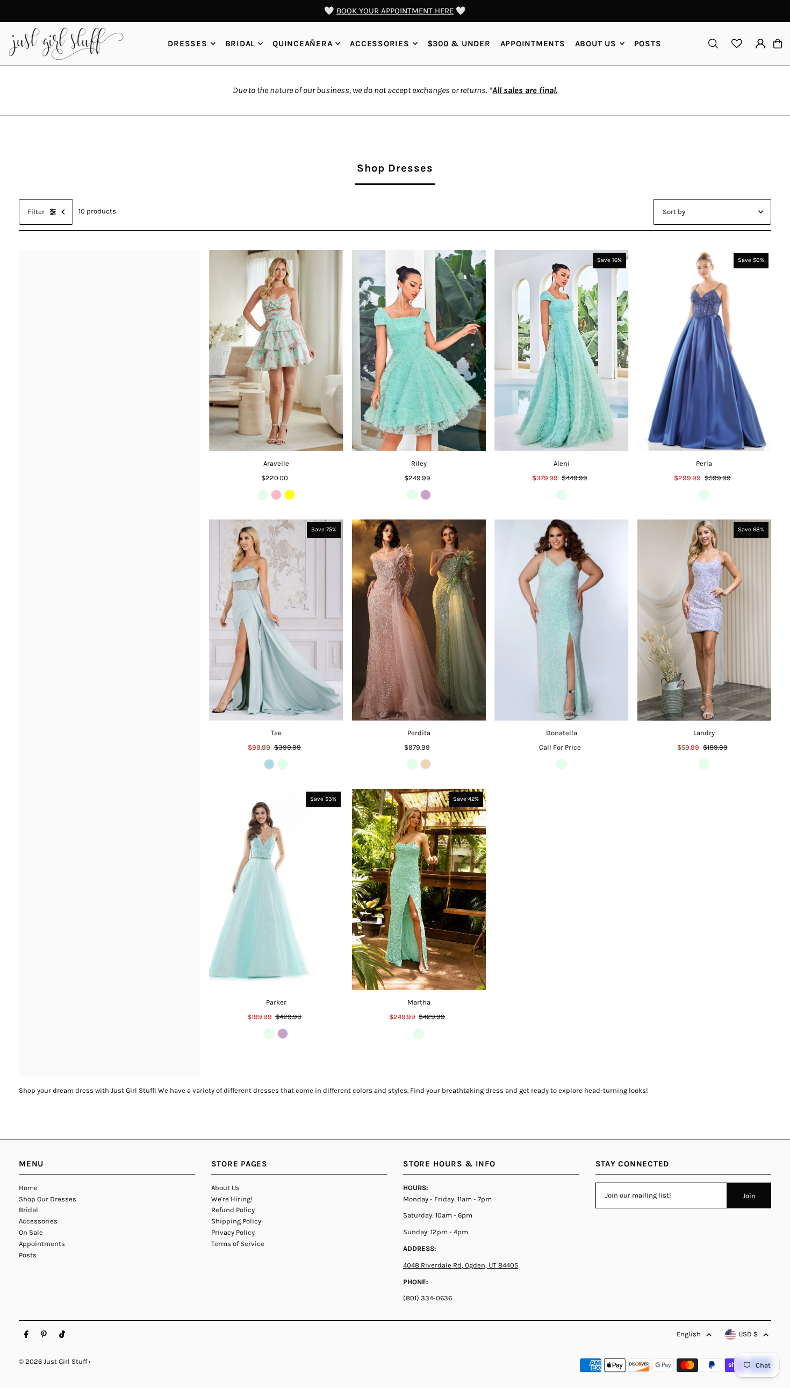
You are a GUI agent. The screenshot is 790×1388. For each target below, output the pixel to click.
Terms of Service (237, 1244)
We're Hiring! (232, 1199)
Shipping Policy (236, 1221)
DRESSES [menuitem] (187, 43)
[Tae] (276, 620)
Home (28, 1188)
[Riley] (419, 350)
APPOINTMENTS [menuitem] (532, 43)
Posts (28, 1255)
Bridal (28, 1210)
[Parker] (276, 889)
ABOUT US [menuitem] (595, 43)
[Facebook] (26, 1334)
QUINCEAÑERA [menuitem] (302, 43)
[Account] (760, 43)
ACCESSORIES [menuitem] (379, 43)
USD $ (748, 1334)
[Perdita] (419, 620)
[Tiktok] (62, 1334)
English (689, 1334)
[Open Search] (713, 43)
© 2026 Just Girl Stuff (53, 1361)
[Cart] (777, 43)
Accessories (38, 1221)
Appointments (42, 1244)
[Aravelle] (276, 350)
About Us (225, 1188)
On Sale (31, 1232)
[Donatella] (561, 620)
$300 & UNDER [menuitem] (459, 43)
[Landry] (704, 620)
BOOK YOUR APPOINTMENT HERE (395, 11)
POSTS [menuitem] (648, 43)
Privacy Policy (233, 1232)
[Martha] (419, 889)
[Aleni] (561, 350)
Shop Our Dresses (47, 1199)
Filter (36, 212)
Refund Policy (233, 1210)
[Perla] (704, 350)
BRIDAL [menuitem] (240, 43)
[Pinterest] (44, 1334)
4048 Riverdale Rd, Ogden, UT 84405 (460, 1265)
